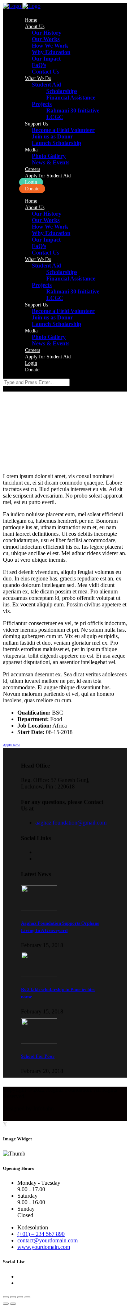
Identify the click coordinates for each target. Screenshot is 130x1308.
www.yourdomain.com (43, 1247)
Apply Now (11, 745)
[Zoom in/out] (27, 1297)
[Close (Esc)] (6, 1297)
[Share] (13, 1297)
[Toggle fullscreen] (20, 1297)
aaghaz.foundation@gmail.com (71, 822)
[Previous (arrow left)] (6, 1304)
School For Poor (38, 1056)
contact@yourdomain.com (47, 1240)
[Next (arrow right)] (13, 1304)
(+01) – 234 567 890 (41, 1234)
